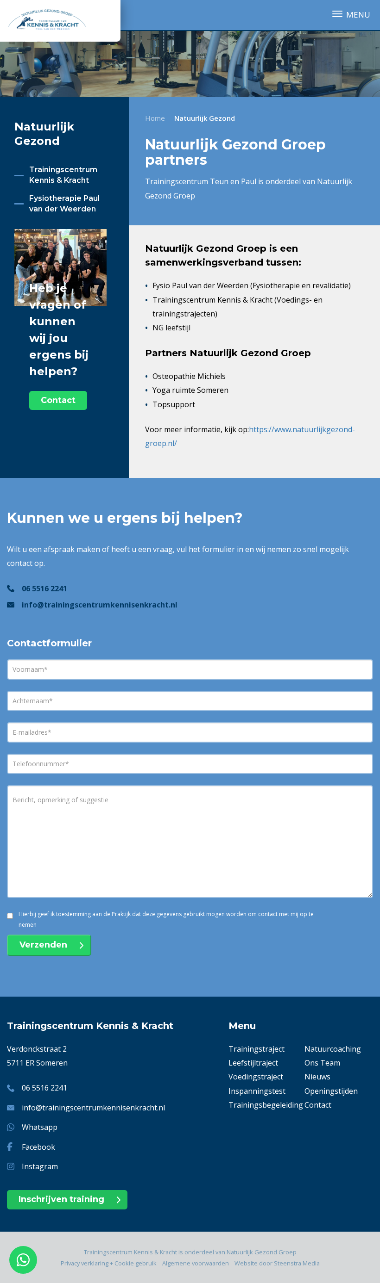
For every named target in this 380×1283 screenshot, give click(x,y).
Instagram (40, 1166)
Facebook (38, 1147)
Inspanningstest (256, 1091)
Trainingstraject (256, 1049)
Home (155, 118)
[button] (351, 14)
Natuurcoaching (332, 1049)
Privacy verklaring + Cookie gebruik (109, 1263)
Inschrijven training (61, 1199)
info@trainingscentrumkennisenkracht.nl (99, 605)
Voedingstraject (255, 1077)
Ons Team (322, 1063)
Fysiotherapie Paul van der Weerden (64, 203)
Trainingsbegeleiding (265, 1105)
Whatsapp (39, 1127)
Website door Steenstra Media (277, 1263)
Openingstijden (331, 1091)
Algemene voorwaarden (195, 1263)
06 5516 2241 (44, 588)
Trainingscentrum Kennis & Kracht (63, 175)
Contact (58, 400)
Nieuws (317, 1077)
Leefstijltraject (253, 1063)
